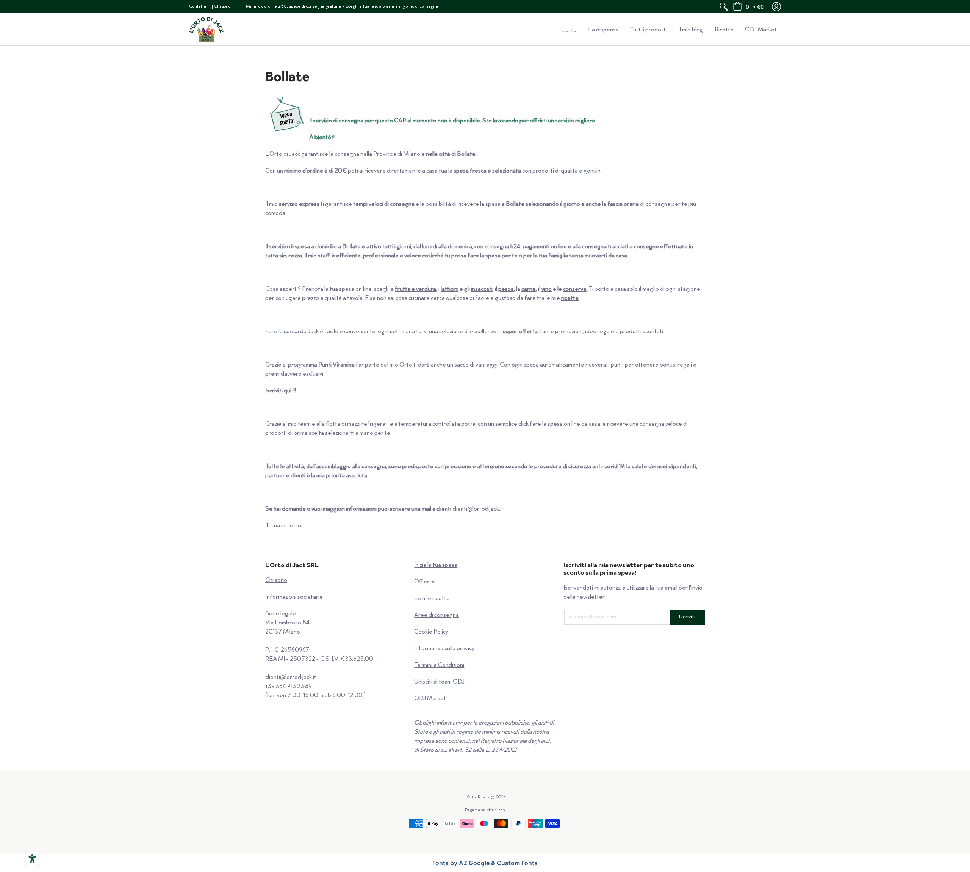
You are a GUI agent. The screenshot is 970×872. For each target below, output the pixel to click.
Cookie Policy (431, 632)
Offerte (424, 582)
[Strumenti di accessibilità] (32, 859)
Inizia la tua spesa (435, 565)
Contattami (200, 6)
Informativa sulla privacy (444, 649)
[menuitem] (724, 6)
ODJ (459, 682)
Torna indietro (283, 526)
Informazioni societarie (294, 597)
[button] (748, 6)
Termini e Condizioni (439, 665)
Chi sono (222, 6)
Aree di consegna (436, 615)
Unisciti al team (433, 682)
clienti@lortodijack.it (478, 509)
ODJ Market (430, 699)
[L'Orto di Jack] (206, 29)
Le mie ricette (432, 599)
